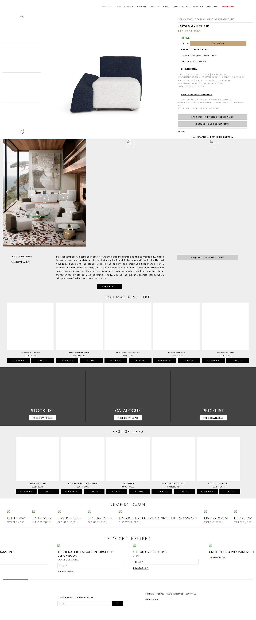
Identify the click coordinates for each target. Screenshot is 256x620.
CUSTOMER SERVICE (174, 594)
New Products (142, 7)
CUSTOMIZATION (20, 262)
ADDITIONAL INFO (21, 256)
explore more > (42, 522)
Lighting (186, 7)
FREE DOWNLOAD (43, 418)
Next (252, 560)
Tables (176, 7)
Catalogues (198, 7)
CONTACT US (191, 594)
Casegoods (155, 7)
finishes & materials (154, 594)
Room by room (212, 7)
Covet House (30, 356)
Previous (5, 560)
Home (181, 19)
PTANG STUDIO (189, 31)
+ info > (42, 360)
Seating (166, 7)
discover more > (129, 522)
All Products (127, 7)
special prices (228, 7)
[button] (21, 133)
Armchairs (204, 19)
